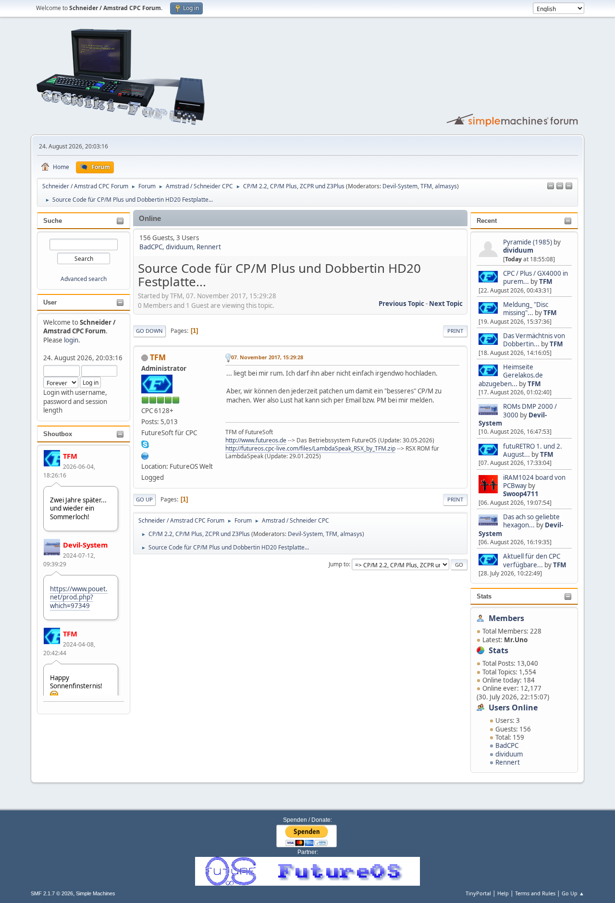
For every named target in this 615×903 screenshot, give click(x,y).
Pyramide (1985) (527, 242)
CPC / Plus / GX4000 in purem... (535, 277)
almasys (446, 186)
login (71, 340)
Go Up (144, 499)
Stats (484, 596)
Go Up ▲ (573, 893)
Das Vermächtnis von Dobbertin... (534, 339)
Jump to (339, 564)
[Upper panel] (569, 186)
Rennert (507, 762)
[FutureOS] (145, 455)
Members (506, 618)
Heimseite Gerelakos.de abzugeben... (511, 375)
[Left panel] (550, 186)
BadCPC (506, 745)
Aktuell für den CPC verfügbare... (531, 560)
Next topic (446, 303)
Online (150, 218)
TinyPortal (478, 893)
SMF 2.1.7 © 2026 (52, 893)
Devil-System (400, 186)
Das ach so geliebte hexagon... (531, 521)
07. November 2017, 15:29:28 (267, 357)
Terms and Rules (535, 893)
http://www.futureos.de (255, 440)
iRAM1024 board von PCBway (534, 481)
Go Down (149, 330)
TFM (426, 186)
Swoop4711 (521, 493)
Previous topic (401, 303)
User (50, 302)
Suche (52, 220)
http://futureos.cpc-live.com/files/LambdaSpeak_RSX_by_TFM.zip (310, 448)
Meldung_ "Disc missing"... (525, 308)
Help (503, 893)
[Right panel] (560, 186)
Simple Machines (95, 893)
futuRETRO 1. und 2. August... (532, 450)
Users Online (513, 707)
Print (455, 330)
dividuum (518, 250)
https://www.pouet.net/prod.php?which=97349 (79, 597)
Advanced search (84, 279)
